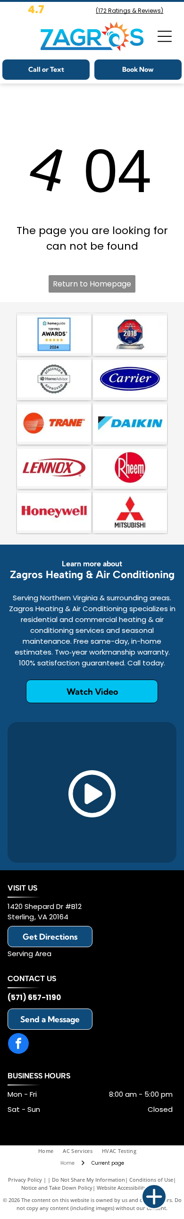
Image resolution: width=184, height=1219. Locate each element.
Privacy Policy (25, 1179)
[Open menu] (165, 36)
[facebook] (18, 1044)
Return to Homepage (92, 283)
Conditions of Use (151, 1179)
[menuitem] (50, 1151)
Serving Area (29, 953)
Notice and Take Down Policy (56, 1187)
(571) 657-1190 (34, 997)
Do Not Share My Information (88, 1179)
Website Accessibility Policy (130, 1187)
